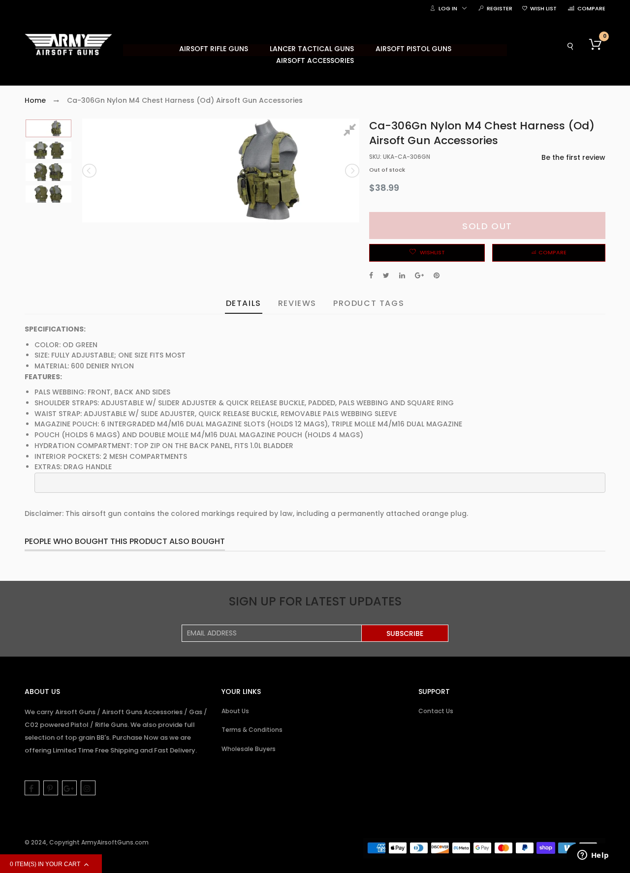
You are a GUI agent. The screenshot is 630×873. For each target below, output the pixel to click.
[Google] (69, 788)
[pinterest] (50, 788)
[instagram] (88, 788)
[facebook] (32, 788)
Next (351, 171)
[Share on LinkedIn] (402, 275)
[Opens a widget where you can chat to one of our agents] (593, 855)
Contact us (435, 711)
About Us (235, 711)
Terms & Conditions (252, 729)
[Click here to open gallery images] (351, 131)
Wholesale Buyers (248, 749)
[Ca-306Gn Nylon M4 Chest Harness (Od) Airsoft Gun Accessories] (48, 128)
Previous (90, 171)
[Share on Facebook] (371, 275)
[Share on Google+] (419, 275)
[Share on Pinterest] (437, 275)
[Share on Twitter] (386, 275)
